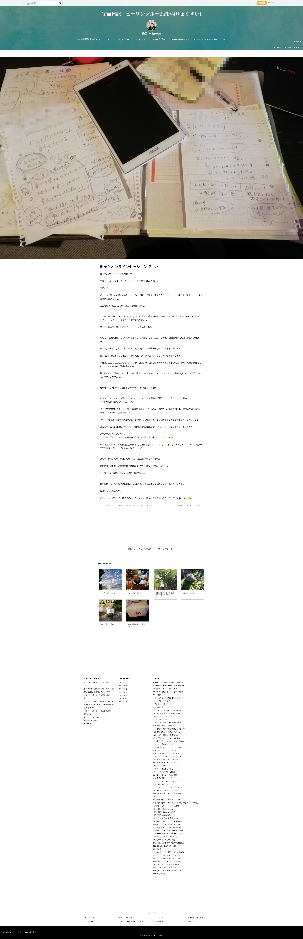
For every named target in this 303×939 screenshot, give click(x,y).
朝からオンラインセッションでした (129, 267)
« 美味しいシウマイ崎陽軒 (138, 549)
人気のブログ (158, 917)
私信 (85, 724)
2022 (121, 686)
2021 (121, 689)
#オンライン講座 (125, 505)
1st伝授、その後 (90, 720)
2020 (121, 692)
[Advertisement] (151, 531)
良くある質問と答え (91, 922)
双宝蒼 (86, 708)
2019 (121, 695)
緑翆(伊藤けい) (151, 33)
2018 (121, 698)
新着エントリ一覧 (125, 917)
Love (289, 48)
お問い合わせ (158, 922)
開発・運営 (192, 922)
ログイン (271, 3)
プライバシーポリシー (127, 922)
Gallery (278, 48)
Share (297, 47)
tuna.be (151, 913)
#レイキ (150, 505)
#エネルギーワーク (109, 505)
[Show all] (297, 41)
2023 (121, 682)
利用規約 (140, 922)
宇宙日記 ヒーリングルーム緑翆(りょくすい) (151, 13)
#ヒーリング (139, 505)
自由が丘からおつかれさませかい (96, 704)
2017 (121, 702)
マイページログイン (195, 917)
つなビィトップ (90, 917)
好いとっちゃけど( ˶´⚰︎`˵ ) (93, 717)
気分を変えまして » (167, 549)
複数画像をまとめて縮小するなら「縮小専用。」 (21, 932)
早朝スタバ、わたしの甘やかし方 (96, 701)
